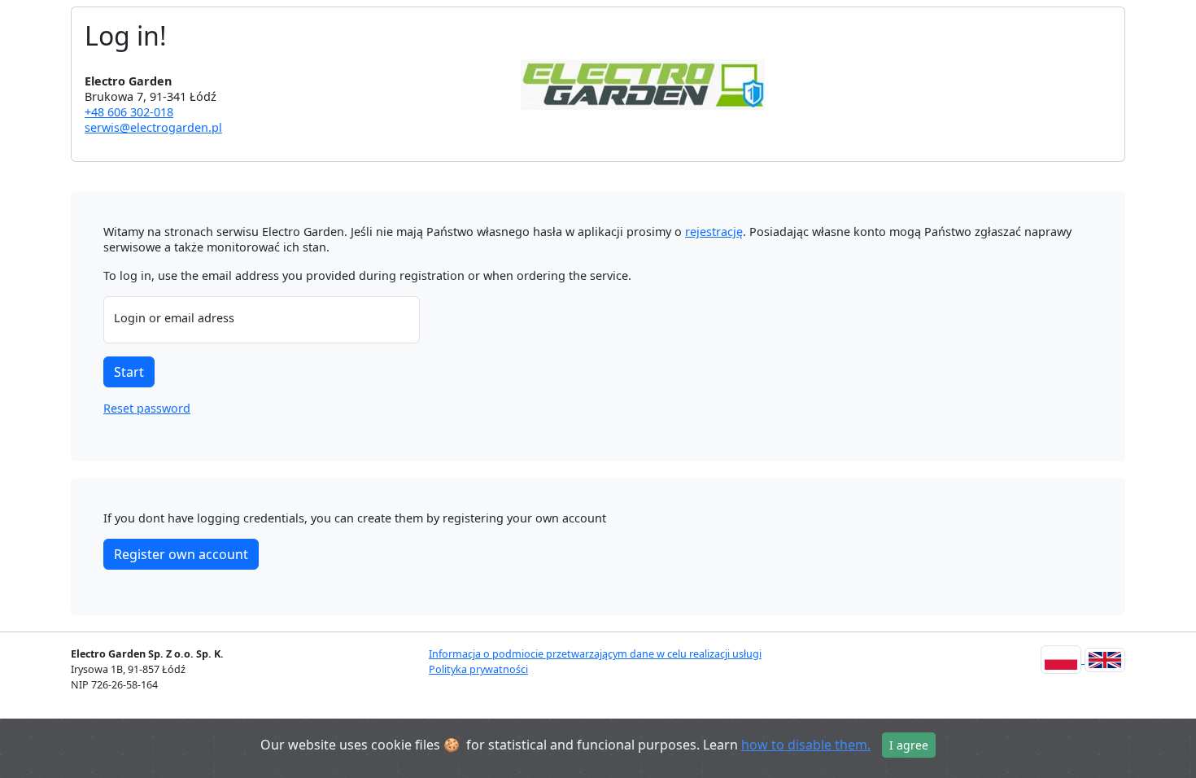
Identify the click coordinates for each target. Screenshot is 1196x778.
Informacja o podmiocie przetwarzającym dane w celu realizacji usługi (595, 654)
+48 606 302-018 (129, 112)
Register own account (181, 554)
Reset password (146, 408)
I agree (908, 745)
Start (129, 372)
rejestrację (714, 231)
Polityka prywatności (478, 669)
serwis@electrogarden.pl (153, 127)
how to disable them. (806, 745)
